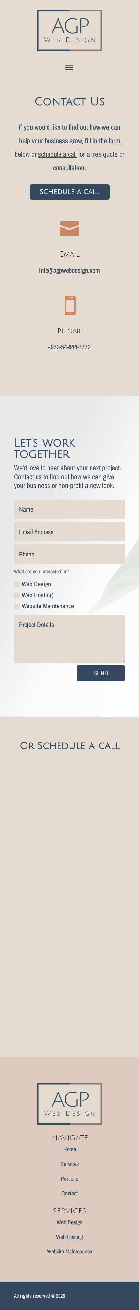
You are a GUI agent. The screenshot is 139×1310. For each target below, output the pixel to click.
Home (69, 1149)
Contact (69, 1193)
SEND (100, 673)
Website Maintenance (48, 605)
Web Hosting (37, 594)
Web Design (36, 583)
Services (69, 1164)
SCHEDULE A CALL (70, 191)
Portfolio (69, 1179)
